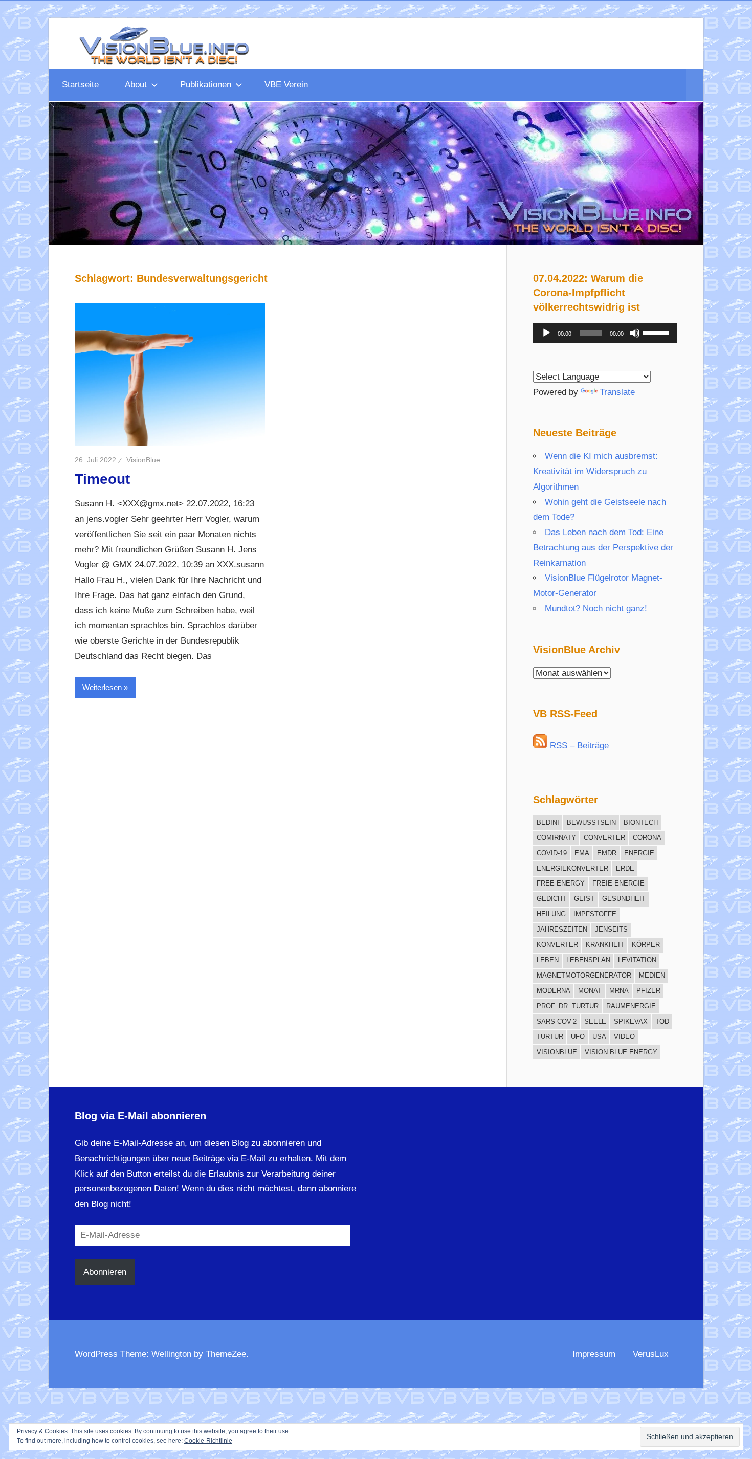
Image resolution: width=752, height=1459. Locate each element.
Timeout (102, 479)
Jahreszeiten (562, 929)
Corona (647, 838)
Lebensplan (588, 960)
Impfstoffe (594, 914)
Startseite (80, 85)
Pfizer (648, 990)
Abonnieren (104, 1272)
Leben (548, 960)
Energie (639, 853)
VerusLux (651, 1354)
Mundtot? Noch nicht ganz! (596, 608)
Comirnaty (556, 838)
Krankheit (605, 944)
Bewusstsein (591, 822)
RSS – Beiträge (578, 745)
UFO (578, 1037)
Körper (646, 944)
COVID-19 (552, 853)
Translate (617, 392)
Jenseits (611, 929)
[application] (605, 333)
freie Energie (618, 883)
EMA (581, 853)
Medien (652, 975)
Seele (595, 1021)
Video (624, 1037)
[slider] (657, 332)
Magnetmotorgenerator (584, 975)
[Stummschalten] (635, 333)
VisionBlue (143, 460)
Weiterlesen (102, 687)
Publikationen (205, 85)
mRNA (619, 990)
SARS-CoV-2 (557, 1021)
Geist (584, 898)
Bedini (548, 822)
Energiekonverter (572, 868)
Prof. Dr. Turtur (568, 1006)
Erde (625, 868)
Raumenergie (631, 1006)
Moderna (553, 990)
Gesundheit (624, 898)
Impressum (593, 1354)
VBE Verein (286, 85)
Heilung (551, 914)
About (136, 85)
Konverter (557, 944)
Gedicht (551, 898)
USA (599, 1037)
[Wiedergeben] (546, 333)
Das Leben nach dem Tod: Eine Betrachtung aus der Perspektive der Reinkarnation (603, 547)
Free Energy (561, 883)
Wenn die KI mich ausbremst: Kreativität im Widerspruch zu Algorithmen (595, 471)
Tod (662, 1021)
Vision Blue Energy (621, 1052)
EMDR (606, 853)
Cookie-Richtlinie (208, 1440)
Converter (604, 838)
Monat (590, 990)
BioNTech (641, 822)
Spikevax (631, 1021)
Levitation (637, 960)
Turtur (550, 1037)
